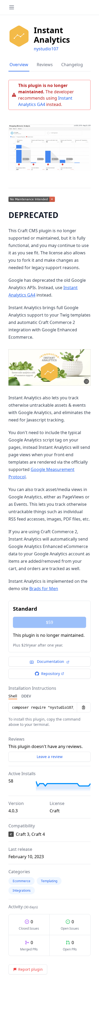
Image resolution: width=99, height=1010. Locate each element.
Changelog (72, 64)
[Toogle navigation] (11, 7)
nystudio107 (46, 49)
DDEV (26, 695)
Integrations (22, 890)
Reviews (45, 64)
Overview (19, 64)
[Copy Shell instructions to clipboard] (84, 707)
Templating (49, 881)
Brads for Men (43, 588)
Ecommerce (21, 881)
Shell (12, 695)
